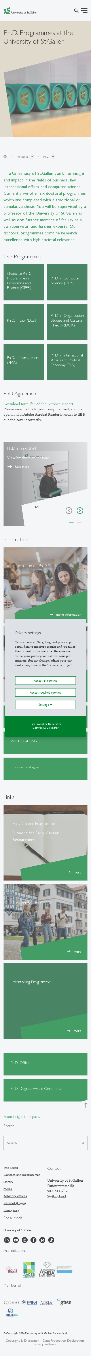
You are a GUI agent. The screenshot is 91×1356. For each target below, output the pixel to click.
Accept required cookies (45, 692)
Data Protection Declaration (45, 724)
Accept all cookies (45, 680)
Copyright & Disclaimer (45, 727)
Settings (44, 704)
